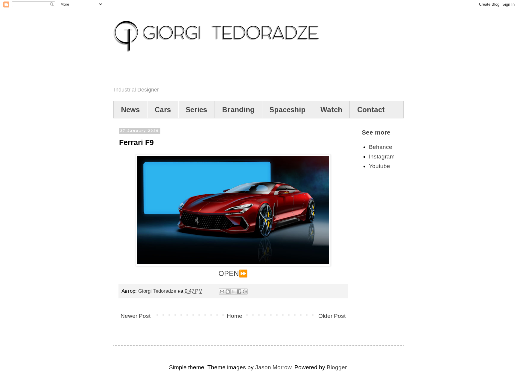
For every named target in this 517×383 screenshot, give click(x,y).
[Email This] (222, 292)
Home (234, 316)
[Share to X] (233, 292)
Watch (331, 110)
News (130, 110)
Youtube (379, 166)
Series (196, 110)
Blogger (336, 367)
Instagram (382, 156)
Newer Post (135, 316)
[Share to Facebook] (239, 292)
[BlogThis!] (228, 292)
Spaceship (287, 110)
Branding (238, 110)
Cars (163, 110)
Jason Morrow (273, 367)
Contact (371, 110)
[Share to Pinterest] (245, 292)
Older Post (332, 316)
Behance (380, 147)
